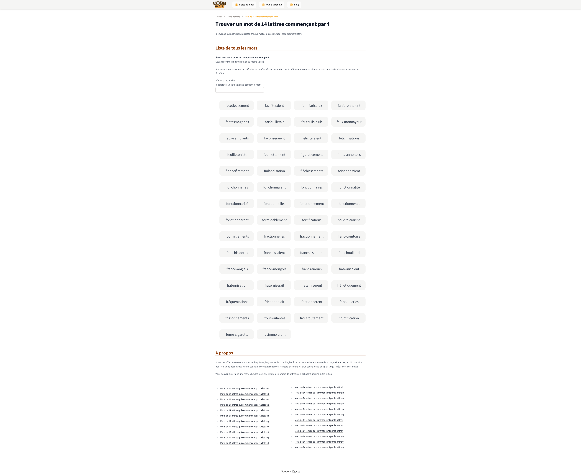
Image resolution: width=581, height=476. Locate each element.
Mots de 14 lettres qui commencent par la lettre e (244, 410)
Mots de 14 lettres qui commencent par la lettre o (319, 403)
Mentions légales (290, 471)
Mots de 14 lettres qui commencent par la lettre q (319, 414)
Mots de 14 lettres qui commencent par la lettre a (244, 388)
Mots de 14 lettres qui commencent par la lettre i (244, 432)
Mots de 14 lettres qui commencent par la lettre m (319, 392)
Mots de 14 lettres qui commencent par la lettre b (244, 393)
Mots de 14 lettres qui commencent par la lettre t (319, 430)
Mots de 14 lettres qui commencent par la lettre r (319, 419)
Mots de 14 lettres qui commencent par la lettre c (244, 399)
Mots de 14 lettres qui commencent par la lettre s (319, 425)
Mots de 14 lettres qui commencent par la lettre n (319, 398)
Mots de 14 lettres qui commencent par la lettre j (244, 437)
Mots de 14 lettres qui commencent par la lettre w (319, 447)
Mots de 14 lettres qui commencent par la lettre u (319, 436)
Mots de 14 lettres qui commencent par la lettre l (319, 387)
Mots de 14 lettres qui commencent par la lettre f (244, 415)
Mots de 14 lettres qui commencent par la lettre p (319, 409)
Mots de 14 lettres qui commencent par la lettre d (244, 404)
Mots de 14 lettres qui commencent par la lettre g (244, 421)
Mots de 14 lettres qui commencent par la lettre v (319, 441)
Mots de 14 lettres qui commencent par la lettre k (244, 443)
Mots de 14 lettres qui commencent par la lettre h (244, 426)
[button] (244, 5)
